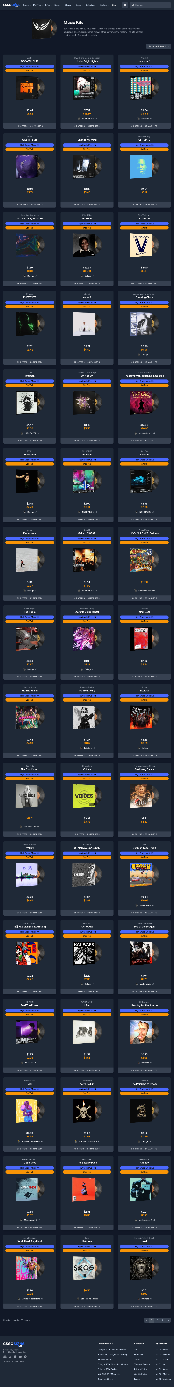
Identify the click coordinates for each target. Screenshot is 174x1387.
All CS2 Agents (162, 1369)
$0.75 (144, 1054)
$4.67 (144, 821)
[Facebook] (16, 1356)
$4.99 (29, 1133)
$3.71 (144, 1215)
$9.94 (144, 110)
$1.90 (30, 1290)
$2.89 (87, 900)
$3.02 (87, 743)
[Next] (168, 1320)
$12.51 (144, 582)
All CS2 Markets (163, 1374)
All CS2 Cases (162, 1359)
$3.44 (29, 110)
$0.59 (30, 1211)
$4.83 (30, 743)
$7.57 (87, 110)
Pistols (26, 5)
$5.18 (144, 271)
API (135, 1349)
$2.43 (30, 739)
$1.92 (87, 585)
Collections (90, 5)
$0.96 (144, 349)
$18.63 (87, 271)
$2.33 (87, 979)
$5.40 (87, 192)
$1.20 (87, 1133)
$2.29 (30, 897)
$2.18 (87, 664)
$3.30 (87, 188)
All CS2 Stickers (163, 1354)
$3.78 (87, 821)
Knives (57, 5)
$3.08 (30, 661)
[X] (11, 1356)
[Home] (12, 5)
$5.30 (87, 1215)
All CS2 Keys (161, 1364)
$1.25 (30, 1054)
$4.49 (87, 349)
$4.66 (87, 1057)
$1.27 (87, 739)
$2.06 (30, 1057)
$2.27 (30, 585)
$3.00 (144, 267)
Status (137, 1359)
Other (113, 5)
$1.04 (87, 582)
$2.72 (30, 975)
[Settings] (125, 5)
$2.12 (30, 346)
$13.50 (87, 113)
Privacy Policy (140, 1369)
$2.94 (144, 188)
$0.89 (144, 1136)
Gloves (68, 5)
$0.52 (144, 1133)
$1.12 (29, 582)
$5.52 (30, 113)
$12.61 (29, 818)
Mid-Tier (37, 5)
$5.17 (144, 192)
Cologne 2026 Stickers (108, 1369)
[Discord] (6, 1356)
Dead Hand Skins (105, 1379)
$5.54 (87, 428)
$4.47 (30, 425)
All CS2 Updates (163, 1379)
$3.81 (30, 271)
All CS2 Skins (162, 1349)
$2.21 (144, 1211)
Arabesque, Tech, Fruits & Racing (113, 1354)
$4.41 (30, 900)
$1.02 (30, 1215)
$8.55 (30, 1136)
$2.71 (144, 818)
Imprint (137, 1379)
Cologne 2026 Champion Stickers (113, 1364)
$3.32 (87, 818)
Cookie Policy (140, 1374)
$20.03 (144, 900)
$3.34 (144, 664)
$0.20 (144, 346)
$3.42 (30, 349)
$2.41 (30, 503)
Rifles (47, 5)
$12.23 (144, 897)
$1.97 (87, 1136)
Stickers (103, 5)
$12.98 (87, 267)
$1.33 (144, 503)
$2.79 (30, 507)
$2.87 (30, 664)
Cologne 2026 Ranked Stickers (112, 1349)
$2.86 (87, 1211)
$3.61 (87, 507)
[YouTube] (21, 1356)
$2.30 (144, 507)
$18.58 (144, 113)
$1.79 (144, 979)
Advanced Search (157, 46)
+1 (96, 118)
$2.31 (87, 346)
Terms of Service (142, 1364)
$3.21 (30, 188)
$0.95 (87, 661)
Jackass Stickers (105, 1359)
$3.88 (144, 743)
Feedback (138, 1354)
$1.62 (87, 897)
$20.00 (144, 428)
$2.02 (87, 503)
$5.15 (30, 192)
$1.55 (144, 1057)
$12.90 (144, 425)
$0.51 (144, 1290)
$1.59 (30, 267)
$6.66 (30, 428)
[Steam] (26, 1356)
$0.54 (87, 1290)
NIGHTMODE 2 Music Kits (109, 1374)
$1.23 (144, 739)
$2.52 (87, 1054)
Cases (78, 5)
